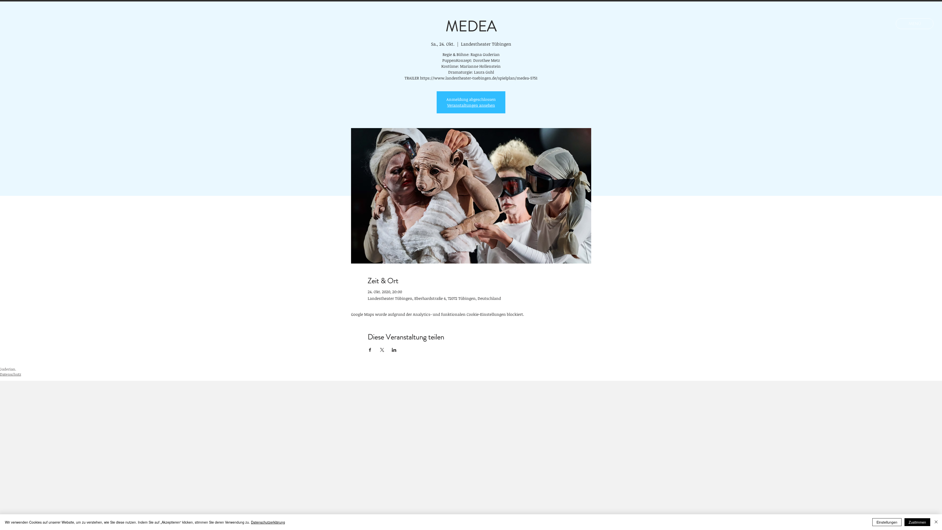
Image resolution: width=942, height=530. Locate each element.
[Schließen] (936, 522)
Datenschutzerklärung (268, 522)
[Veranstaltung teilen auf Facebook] (370, 350)
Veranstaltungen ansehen (471, 105)
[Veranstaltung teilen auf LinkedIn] (394, 350)
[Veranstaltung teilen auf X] (382, 350)
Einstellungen (887, 522)
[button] (914, 23)
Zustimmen (917, 522)
